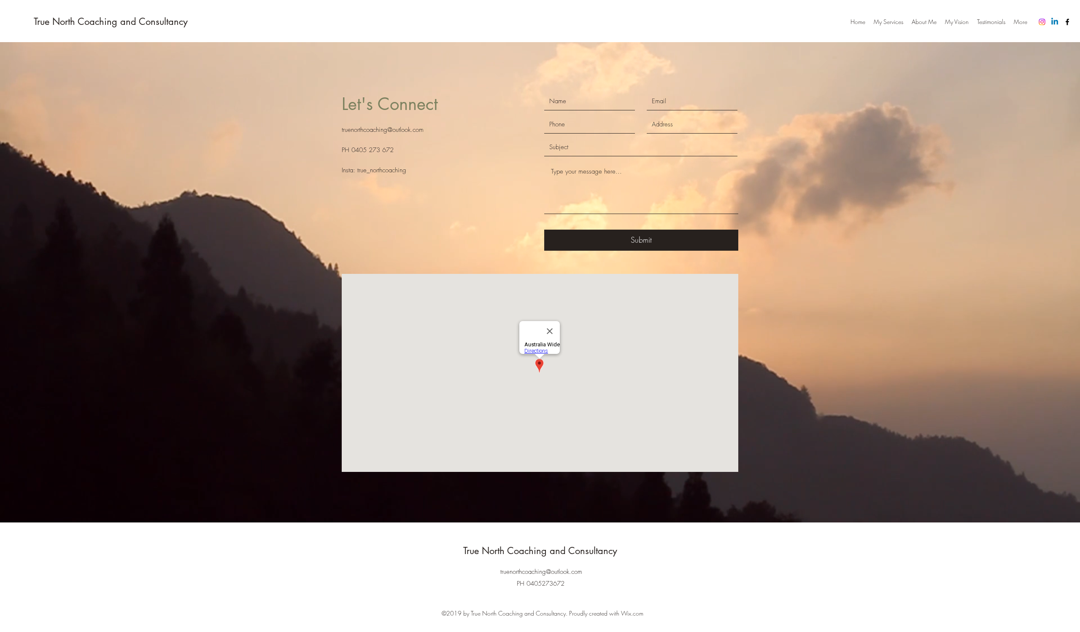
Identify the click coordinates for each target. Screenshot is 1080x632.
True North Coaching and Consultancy (111, 21)
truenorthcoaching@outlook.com (383, 130)
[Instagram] (1042, 22)
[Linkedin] (1054, 22)
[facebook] (1067, 22)
